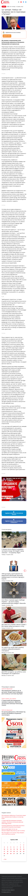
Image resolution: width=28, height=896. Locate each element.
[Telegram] (26, 2)
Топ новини (13, 698)
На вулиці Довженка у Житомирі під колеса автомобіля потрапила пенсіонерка (13, 713)
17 (4, 851)
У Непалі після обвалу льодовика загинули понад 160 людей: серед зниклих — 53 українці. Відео (13, 551)
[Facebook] (23, 2)
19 (10, 851)
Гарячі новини (5, 698)
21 (17, 851)
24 (4, 853)
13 (14, 849)
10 (4, 849)
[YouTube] (21, 2)
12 (10, 849)
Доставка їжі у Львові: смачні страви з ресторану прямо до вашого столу (14, 625)
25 (7, 853)
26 (10, 853)
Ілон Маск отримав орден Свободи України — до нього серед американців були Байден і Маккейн (14, 601)
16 (23, 849)
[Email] (19, 2)
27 (14, 853)
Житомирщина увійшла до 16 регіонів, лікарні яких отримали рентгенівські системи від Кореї (12, 692)
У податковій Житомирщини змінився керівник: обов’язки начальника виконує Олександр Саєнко (12, 703)
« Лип (4, 859)
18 (7, 851)
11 (7, 849)
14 (17, 849)
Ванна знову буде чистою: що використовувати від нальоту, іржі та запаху (13, 829)
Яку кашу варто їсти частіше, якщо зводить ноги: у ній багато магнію (13, 833)
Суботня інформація (7, 689)
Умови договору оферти (8, 890)
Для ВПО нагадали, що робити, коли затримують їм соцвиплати (14, 672)
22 (20, 851)
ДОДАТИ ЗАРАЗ (7, 35)
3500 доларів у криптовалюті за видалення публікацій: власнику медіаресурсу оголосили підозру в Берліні (13, 576)
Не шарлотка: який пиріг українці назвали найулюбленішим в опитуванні (13, 649)
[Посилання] (5, 2)
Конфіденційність (6, 892)
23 (23, 851)
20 (14, 851)
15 (20, 849)
